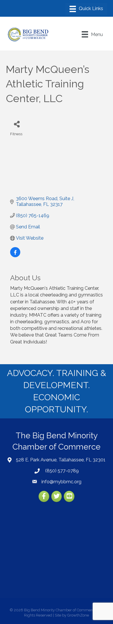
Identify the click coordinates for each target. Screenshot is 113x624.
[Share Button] (16, 123)
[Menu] (86, 9)
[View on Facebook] (15, 255)
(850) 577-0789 (61, 470)
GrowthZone (78, 615)
